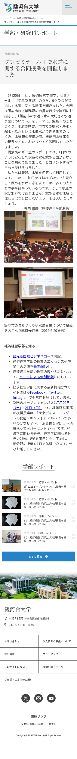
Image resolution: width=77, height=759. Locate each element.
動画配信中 (41, 366)
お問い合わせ (12, 641)
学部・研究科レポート (27, 18)
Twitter (55, 392)
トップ (7, 18)
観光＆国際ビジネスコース (33, 356)
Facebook (37, 392)
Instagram (21, 397)
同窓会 (52, 724)
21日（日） (33, 407)
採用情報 (9, 654)
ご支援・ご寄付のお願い (18, 679)
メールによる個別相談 (36, 376)
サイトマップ (50, 654)
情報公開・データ (53, 666)
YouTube (51, 698)
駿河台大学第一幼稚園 (32, 724)
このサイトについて (15, 666)
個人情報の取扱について (57, 641)
